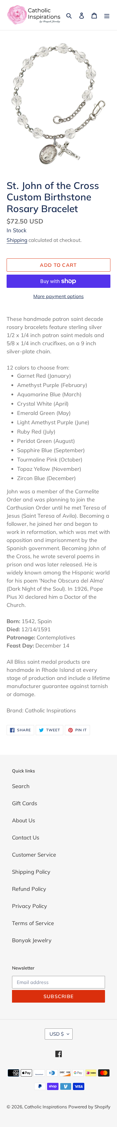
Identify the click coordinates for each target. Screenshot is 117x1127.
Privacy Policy (29, 906)
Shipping (17, 240)
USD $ (57, 1034)
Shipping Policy (31, 871)
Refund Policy (29, 888)
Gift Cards (24, 803)
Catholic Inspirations (45, 1107)
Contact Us (25, 837)
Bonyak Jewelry (32, 940)
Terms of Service (33, 923)
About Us (23, 820)
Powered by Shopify (89, 1107)
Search (21, 786)
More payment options (58, 296)
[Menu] (106, 15)
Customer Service (34, 854)
